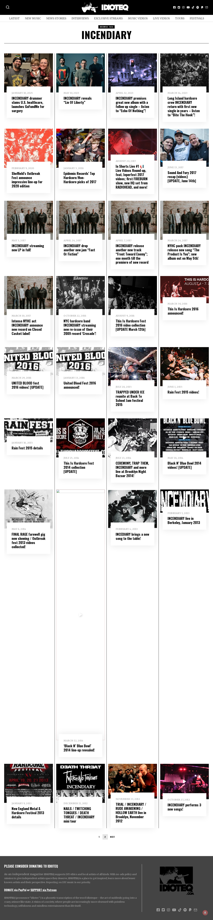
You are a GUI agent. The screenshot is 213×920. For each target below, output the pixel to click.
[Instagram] (183, 7)
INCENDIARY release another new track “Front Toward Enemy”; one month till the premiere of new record (132, 254)
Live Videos (161, 18)
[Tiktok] (193, 7)
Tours (179, 18)
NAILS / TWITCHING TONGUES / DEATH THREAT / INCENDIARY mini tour (79, 815)
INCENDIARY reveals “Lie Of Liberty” (78, 100)
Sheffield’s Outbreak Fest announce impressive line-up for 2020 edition (27, 179)
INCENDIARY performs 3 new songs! (184, 807)
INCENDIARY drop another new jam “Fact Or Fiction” (79, 249)
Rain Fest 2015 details (27, 447)
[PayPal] (202, 7)
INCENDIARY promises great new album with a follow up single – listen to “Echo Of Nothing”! (132, 104)
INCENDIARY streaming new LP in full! (28, 247)
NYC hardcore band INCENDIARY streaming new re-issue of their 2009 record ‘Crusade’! (80, 327)
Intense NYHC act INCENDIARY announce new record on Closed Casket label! (27, 327)
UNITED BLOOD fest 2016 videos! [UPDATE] (27, 385)
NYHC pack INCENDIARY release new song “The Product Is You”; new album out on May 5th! (184, 252)
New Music (33, 18)
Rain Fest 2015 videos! (183, 392)
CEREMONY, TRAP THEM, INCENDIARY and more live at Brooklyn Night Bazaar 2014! (132, 469)
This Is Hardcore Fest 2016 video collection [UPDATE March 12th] (131, 325)
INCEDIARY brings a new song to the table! (132, 536)
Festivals (197, 18)
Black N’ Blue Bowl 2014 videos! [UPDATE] (184, 465)
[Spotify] (198, 7)
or (28, 890)
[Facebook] (174, 7)
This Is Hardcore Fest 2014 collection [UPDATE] (79, 467)
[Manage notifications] (205, 912)
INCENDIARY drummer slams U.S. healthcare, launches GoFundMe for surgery (28, 104)
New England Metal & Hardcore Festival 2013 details (28, 812)
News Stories (56, 18)
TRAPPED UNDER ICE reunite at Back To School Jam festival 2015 (130, 398)
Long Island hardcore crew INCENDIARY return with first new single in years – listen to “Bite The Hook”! (184, 106)
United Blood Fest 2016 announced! (80, 385)
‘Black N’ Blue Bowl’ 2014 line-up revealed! (79, 747)
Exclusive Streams (108, 18)
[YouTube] (188, 7)
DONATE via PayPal (15, 890)
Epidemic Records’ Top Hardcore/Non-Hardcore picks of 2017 (80, 177)
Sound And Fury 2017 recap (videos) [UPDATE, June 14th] (182, 176)
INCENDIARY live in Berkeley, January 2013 (184, 520)
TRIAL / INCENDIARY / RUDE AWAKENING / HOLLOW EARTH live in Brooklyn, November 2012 (131, 812)
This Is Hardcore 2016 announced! (183, 311)
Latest (14, 18)
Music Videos (138, 18)
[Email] (207, 7)
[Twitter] (179, 7)
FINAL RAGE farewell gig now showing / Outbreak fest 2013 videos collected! (28, 540)
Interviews (80, 18)
